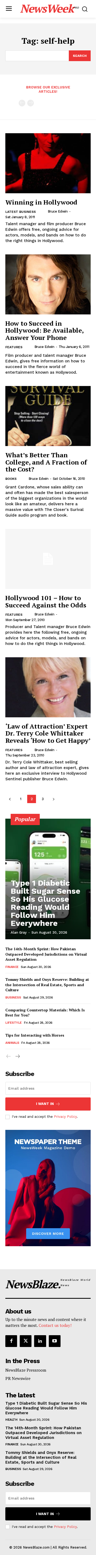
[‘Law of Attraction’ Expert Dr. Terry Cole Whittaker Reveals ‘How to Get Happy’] (48, 687)
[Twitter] (25, 1341)
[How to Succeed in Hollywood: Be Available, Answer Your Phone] (48, 284)
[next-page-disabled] (30, 103)
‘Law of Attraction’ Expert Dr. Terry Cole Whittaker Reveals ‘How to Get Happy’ (47, 733)
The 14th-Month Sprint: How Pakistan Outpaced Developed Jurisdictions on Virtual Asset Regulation (46, 954)
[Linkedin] (40, 1341)
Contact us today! (55, 1325)
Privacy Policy (65, 1117)
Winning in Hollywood (41, 202)
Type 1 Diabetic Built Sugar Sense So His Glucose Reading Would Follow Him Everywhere (45, 903)
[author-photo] (43, 211)
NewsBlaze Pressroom (25, 1370)
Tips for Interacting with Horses (34, 1035)
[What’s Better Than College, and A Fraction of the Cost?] (48, 416)
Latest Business (20, 212)
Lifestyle (13, 1023)
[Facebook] (11, 1341)
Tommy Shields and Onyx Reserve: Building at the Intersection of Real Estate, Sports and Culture (47, 984)
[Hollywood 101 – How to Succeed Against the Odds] (48, 559)
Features (13, 347)
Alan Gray (19, 932)
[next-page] (53, 799)
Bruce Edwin (58, 211)
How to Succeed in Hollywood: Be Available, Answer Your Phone (44, 330)
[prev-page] (22, 103)
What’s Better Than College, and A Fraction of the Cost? (46, 462)
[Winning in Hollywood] (48, 163)
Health (11, 1420)
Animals (12, 1043)
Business (13, 997)
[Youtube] (55, 1341)
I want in (45, 1104)
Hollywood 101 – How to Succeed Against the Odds (45, 601)
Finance (12, 967)
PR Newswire (17, 1378)
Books (11, 479)
